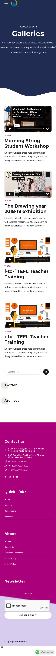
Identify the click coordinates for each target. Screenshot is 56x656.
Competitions (10, 511)
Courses (8, 505)
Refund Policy (10, 564)
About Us (8, 541)
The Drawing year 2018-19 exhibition (25, 208)
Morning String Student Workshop (26, 143)
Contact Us (9, 547)
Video (7, 135)
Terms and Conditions (13, 553)
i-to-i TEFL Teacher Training (26, 274)
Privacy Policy (10, 558)
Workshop (8, 517)
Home (7, 499)
